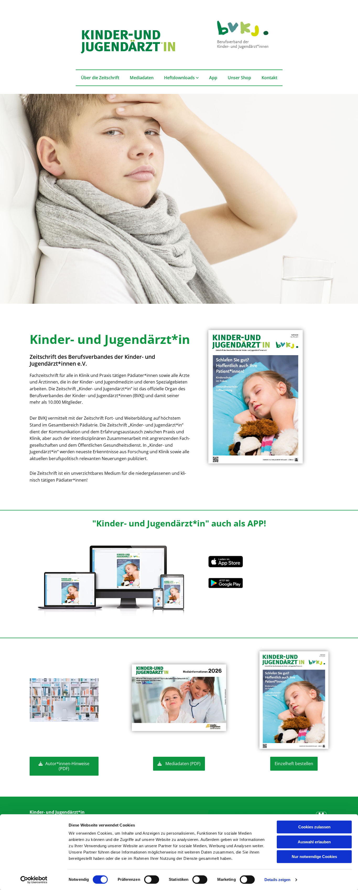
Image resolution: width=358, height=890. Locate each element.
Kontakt (269, 78)
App (213, 78)
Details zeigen (277, 879)
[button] (64, 766)
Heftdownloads (180, 78)
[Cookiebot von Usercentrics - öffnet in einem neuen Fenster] (34, 880)
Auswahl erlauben (314, 842)
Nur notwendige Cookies (314, 856)
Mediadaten (142, 78)
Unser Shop (239, 78)
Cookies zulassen (314, 827)
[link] (181, 78)
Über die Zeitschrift (100, 78)
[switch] (151, 879)
